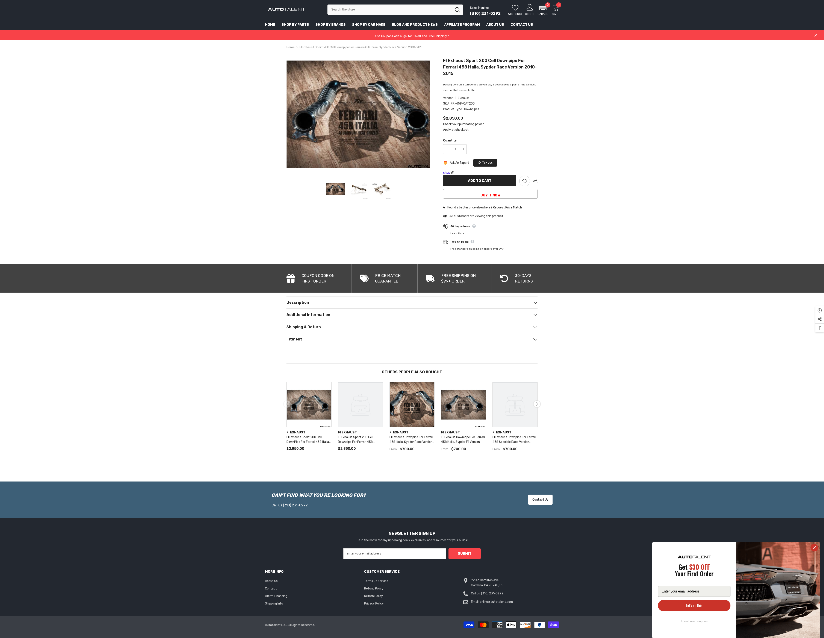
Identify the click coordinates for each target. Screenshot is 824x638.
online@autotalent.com (496, 602)
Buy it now (490, 195)
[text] (694, 570)
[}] (358, 114)
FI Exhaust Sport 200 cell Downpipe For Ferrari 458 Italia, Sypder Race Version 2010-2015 (490, 67)
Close (816, 35)
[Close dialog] (814, 547)
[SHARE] (534, 181)
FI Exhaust (462, 98)
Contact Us (540, 499)
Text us (487, 162)
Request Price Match (507, 207)
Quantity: (450, 140)
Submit (464, 553)
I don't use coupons (694, 621)
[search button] (457, 10)
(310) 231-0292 (485, 13)
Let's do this (694, 605)
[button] (543, 9)
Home (290, 47)
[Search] (395, 10)
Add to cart (479, 181)
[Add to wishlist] (524, 181)
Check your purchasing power (463, 124)
